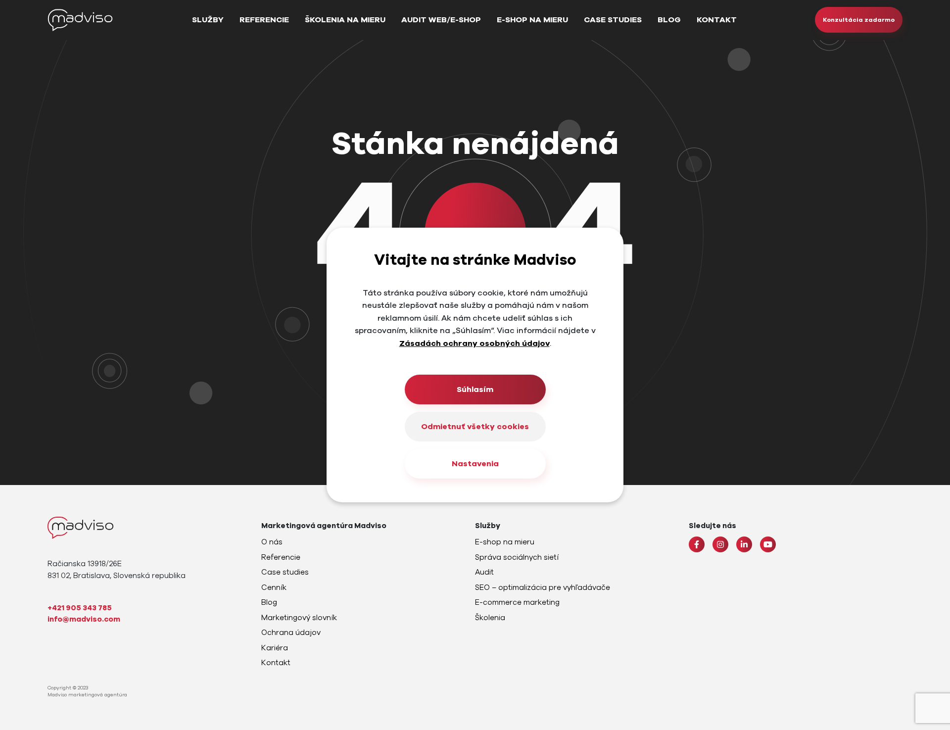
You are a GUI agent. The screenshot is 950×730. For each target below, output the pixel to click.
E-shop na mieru (532, 19)
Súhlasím (475, 389)
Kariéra (274, 648)
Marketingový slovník (299, 618)
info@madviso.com (84, 619)
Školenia (490, 618)
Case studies (613, 19)
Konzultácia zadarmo (859, 20)
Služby (208, 19)
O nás (272, 542)
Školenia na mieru (345, 19)
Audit (484, 572)
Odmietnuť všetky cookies (475, 426)
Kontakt (717, 19)
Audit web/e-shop (441, 19)
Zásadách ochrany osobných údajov (474, 343)
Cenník (273, 587)
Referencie (264, 19)
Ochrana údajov (291, 632)
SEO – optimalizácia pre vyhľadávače (542, 587)
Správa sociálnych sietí (517, 557)
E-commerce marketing (517, 602)
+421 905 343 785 (80, 608)
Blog (669, 19)
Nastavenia (475, 463)
